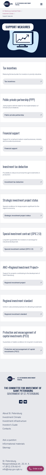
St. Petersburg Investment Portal (12, 11)
